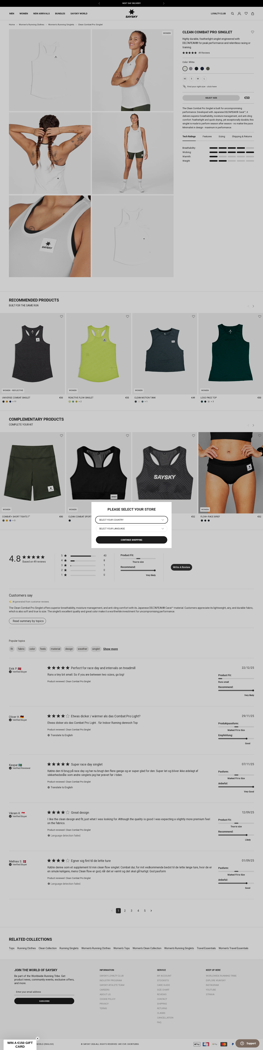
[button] (20, 1045)
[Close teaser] (37, 1038)
